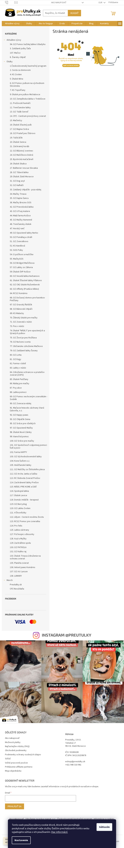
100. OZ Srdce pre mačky (22, 441)
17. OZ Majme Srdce (19, 129)
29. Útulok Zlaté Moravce (22, 176)
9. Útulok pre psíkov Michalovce (25, 94)
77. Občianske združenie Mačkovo (26, 346)
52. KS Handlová (17, 245)
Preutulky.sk (16, 584)
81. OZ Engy (15, 359)
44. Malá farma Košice (20, 215)
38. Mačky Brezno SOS (20, 202)
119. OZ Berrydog (18, 504)
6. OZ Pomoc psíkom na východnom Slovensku (27, 85)
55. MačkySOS (16, 258)
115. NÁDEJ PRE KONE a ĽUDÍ (23, 486)
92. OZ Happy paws (19, 415)
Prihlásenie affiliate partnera (18, 766)
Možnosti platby (13, 742)
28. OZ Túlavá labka (19, 172)
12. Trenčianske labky (20, 107)
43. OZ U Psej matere (20, 211)
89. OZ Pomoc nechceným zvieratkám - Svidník (28, 398)
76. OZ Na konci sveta (20, 342)
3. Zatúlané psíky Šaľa (20, 48)
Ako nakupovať (58, 2)
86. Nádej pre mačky (19, 383)
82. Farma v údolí (18, 363)
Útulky (10, 61)
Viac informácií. (59, 832)
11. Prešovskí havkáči (20, 103)
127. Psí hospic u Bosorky (22, 534)
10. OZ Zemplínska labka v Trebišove (27, 98)
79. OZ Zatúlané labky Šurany (24, 350)
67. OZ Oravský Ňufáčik (21, 304)
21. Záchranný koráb (19, 146)
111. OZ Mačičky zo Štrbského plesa (27, 469)
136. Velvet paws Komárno (22, 567)
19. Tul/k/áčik (16, 137)
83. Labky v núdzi (18, 367)
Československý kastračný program (74, 819)
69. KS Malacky (17, 313)
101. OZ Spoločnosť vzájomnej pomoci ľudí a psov (28, 446)
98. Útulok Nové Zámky (21, 432)
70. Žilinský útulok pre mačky (23, 317)
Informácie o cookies (104, 819)
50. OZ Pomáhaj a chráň (21, 237)
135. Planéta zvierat (19, 563)
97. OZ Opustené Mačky (21, 427)
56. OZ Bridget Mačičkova (22, 263)
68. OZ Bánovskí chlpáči (21, 309)
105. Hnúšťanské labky (20, 465)
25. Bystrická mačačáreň (21, 159)
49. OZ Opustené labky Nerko (24, 232)
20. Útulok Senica (18, 142)
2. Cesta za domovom (20, 70)
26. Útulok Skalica (18, 163)
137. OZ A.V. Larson (19, 571)
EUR (101, 2)
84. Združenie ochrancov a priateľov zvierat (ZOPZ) (27, 374)
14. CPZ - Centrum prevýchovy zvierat (28, 116)
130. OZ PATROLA (18, 547)
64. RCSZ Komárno (18, 293)
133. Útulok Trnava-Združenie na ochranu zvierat (25, 557)
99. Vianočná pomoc (19, 436)
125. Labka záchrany (19, 530)
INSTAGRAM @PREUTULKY (66, 635)
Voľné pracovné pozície (16, 762)
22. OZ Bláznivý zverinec (21, 150)
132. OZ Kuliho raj (18, 551)
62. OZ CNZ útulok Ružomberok (25, 284)
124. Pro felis (16, 525)
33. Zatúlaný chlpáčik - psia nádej (25, 189)
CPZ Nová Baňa (17, 588)
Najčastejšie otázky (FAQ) (17, 746)
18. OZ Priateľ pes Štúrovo (22, 133)
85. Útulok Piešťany (19, 379)
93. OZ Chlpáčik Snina (20, 419)
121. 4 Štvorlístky (18, 512)
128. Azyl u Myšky (18, 538)
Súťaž (8, 758)
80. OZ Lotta (15, 355)
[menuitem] (12, 23)
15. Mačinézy (16, 120)
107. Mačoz (15, 53)
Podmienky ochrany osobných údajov (23, 754)
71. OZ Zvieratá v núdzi (21, 322)
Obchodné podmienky (15, 750)
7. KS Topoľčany (17, 90)
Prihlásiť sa (14, 806)
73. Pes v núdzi (17, 326)
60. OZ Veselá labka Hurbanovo (25, 276)
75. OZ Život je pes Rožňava (23, 337)
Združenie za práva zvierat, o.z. (40, 819)
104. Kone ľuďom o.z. (20, 461)
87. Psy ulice (16, 387)
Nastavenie (21, 840)
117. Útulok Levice (18, 495)
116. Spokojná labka (19, 491)
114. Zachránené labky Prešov (24, 482)
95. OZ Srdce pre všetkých (23, 423)
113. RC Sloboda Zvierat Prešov (25, 478)
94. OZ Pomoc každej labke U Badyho (28, 44)
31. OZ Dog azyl (17, 181)
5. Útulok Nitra (16, 78)
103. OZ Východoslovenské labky (26, 456)
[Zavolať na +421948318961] (10, 2)
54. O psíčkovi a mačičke (21, 254)
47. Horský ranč (17, 228)
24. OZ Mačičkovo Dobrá (21, 155)
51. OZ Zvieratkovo (19, 241)
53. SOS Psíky (16, 250)
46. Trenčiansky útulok (20, 224)
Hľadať (74, 13)
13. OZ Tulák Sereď (19, 111)
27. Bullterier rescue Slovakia (24, 168)
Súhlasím (104, 827)
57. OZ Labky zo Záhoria (21, 267)
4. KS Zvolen (16, 74)
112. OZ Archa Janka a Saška (23, 473)
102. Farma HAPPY (18, 452)
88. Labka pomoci (18, 392)
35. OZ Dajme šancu (19, 198)
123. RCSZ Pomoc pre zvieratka (25, 521)
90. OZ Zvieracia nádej (20, 403)
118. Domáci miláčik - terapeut (24, 499)
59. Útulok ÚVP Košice (20, 271)
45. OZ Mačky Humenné (21, 219)
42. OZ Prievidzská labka (21, 207)
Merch (10, 580)
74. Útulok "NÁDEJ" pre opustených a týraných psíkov (27, 332)
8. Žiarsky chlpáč (18, 57)
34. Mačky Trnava (18, 194)
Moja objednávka (13, 771)
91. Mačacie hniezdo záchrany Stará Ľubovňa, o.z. (27, 409)
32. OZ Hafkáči (17, 185)
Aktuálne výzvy (14, 40)
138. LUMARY (16, 576)
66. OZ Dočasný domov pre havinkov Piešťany (27, 299)
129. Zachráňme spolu (20, 543)
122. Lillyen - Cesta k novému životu (27, 517)
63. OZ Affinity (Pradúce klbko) (24, 289)
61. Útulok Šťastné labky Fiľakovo (26, 280)
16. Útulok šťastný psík (21, 124)
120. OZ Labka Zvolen (20, 508)
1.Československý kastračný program (28, 66)
